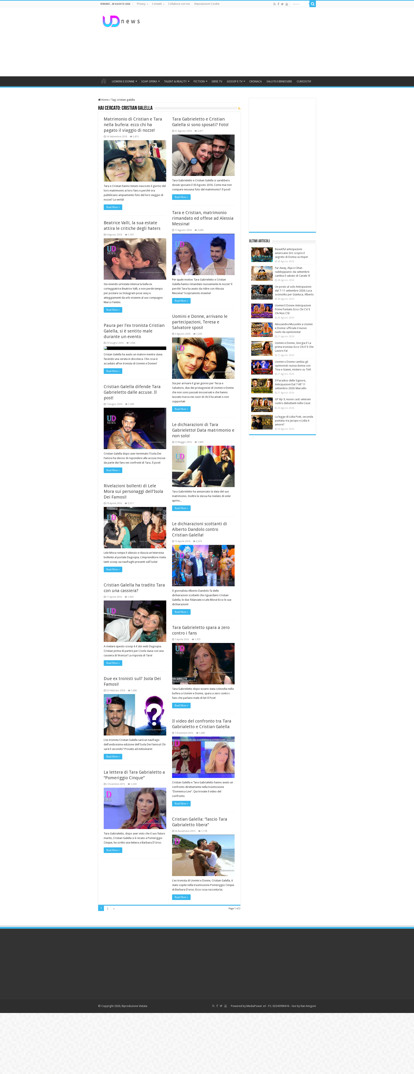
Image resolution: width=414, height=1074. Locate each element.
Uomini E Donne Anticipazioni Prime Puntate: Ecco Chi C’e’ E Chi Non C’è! (293, 309)
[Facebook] (278, 4)
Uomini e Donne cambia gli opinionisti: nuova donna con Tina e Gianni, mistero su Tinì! (293, 365)
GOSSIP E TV (234, 81)
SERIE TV (217, 81)
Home (105, 99)
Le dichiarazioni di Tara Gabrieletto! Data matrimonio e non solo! (203, 430)
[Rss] (274, 4)
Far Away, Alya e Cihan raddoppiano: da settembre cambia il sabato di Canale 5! (292, 271)
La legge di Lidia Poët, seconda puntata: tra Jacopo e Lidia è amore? (294, 420)
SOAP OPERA (149, 81)
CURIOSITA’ (304, 81)
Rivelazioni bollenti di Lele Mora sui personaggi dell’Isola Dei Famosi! (133, 491)
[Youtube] (287, 4)
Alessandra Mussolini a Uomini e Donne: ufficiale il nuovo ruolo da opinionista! (294, 328)
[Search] (312, 4)
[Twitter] (282, 4)
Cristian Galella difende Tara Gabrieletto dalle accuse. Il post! (132, 392)
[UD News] (121, 20)
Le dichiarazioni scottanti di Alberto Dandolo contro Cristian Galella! (199, 529)
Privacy (141, 3)
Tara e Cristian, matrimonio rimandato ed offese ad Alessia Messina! (203, 218)
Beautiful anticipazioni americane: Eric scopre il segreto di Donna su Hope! (291, 253)
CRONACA (255, 81)
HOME (103, 80)
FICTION (199, 81)
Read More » (113, 207)
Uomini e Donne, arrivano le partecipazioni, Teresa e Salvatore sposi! (199, 322)
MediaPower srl (256, 1006)
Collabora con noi (179, 3)
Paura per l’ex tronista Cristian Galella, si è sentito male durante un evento (134, 331)
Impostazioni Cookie (206, 3)
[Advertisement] (234, 42)
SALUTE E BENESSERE (279, 81)
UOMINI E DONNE (123, 81)
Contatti (157, 3)
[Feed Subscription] (239, 108)
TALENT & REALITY (175, 81)
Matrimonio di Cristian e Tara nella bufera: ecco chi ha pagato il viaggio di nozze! (133, 124)
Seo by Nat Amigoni (304, 1006)
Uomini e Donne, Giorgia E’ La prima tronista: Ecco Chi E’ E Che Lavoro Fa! (294, 346)
